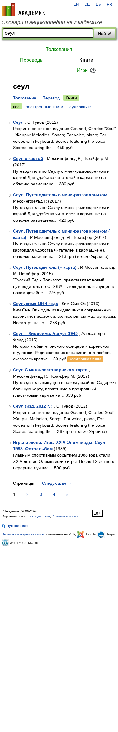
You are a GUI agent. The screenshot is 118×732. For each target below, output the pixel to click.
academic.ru (23, 9)
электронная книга (85, 359)
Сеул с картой (28, 158)
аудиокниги (80, 106)
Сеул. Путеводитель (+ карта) (45, 267)
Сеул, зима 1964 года (35, 303)
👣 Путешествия (15, 526)
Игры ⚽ (86, 70)
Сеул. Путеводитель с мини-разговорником (60, 194)
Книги (86, 60)
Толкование (24, 98)
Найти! (104, 33)
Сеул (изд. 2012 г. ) (33, 406)
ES (98, 4)
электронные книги (44, 106)
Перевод (51, 98)
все (16, 106)
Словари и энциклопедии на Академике (52, 22)
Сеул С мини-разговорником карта (50, 369)
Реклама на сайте (65, 516)
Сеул (18, 122)
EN (76, 4)
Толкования (59, 49)
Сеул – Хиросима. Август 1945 (45, 333)
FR (109, 4)
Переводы (32, 60)
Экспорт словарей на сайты (23, 534)
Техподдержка (39, 516)
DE (87, 4)
